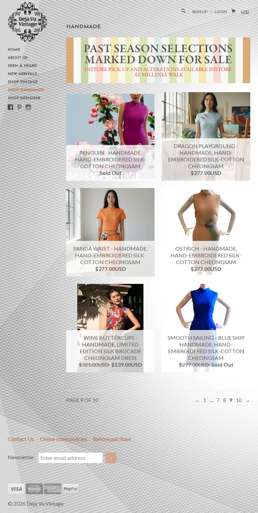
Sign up (199, 11)
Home (14, 50)
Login (221, 11)
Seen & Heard (22, 66)
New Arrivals (22, 74)
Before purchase (112, 439)
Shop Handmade (26, 90)
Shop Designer (24, 98)
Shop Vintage (23, 82)
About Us (18, 58)
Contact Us (21, 439)
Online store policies (64, 439)
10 (239, 400)
